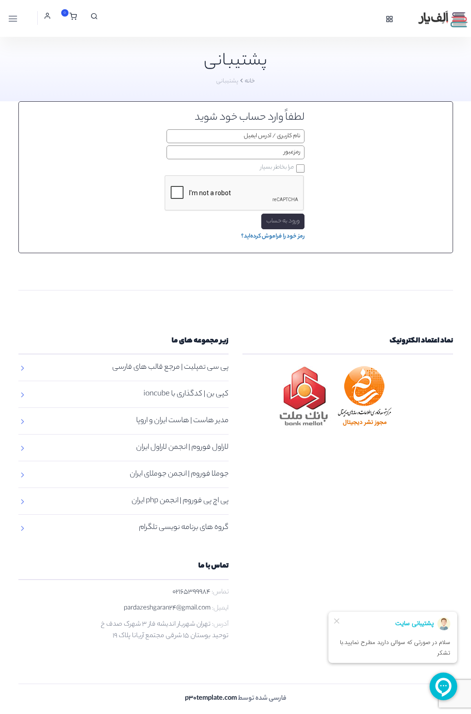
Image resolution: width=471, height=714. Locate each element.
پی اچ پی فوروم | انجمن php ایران (180, 501)
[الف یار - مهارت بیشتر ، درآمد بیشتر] (433, 18)
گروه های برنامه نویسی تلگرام (184, 528)
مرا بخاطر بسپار (277, 167)
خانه (250, 81)
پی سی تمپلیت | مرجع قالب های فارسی (170, 367)
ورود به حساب (282, 221)
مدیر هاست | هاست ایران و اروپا (182, 421)
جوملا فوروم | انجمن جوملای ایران (179, 474)
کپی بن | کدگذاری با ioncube (186, 394)
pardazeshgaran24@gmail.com (167, 608)
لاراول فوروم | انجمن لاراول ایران (182, 447)
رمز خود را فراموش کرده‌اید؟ (272, 236)
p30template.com (211, 698)
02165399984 (191, 592)
